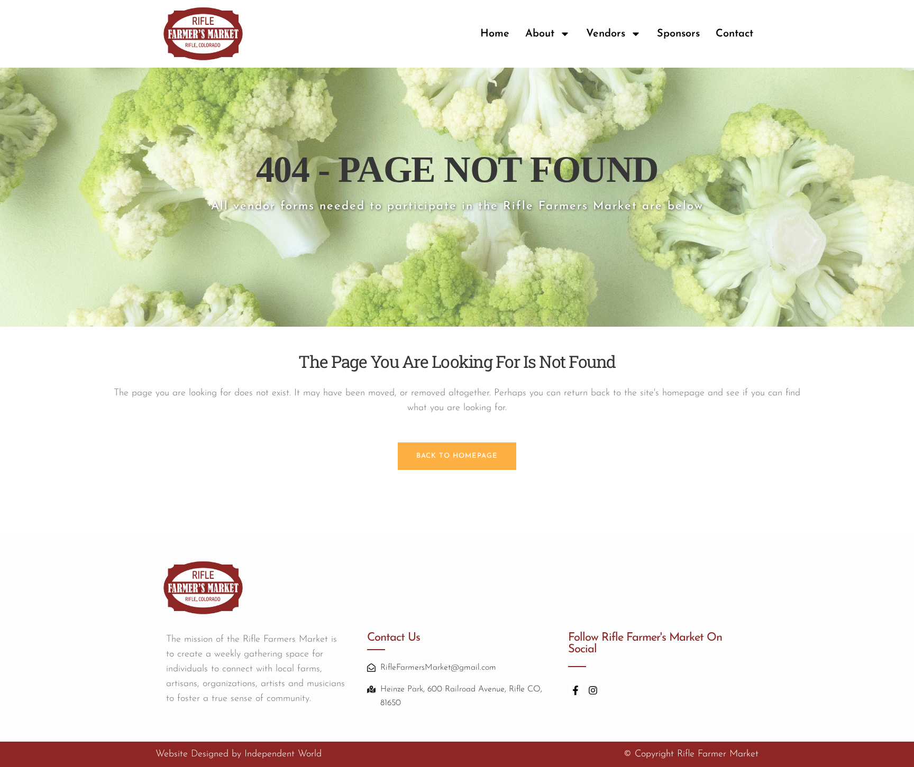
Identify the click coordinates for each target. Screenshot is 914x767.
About (539, 34)
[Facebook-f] (575, 690)
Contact (734, 34)
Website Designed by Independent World (239, 754)
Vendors (605, 34)
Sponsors (678, 34)
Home (494, 34)
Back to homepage (457, 455)
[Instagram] (593, 690)
